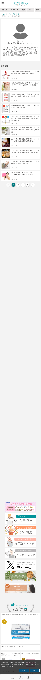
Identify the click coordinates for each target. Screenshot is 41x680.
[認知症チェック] (20, 553)
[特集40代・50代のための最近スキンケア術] (20, 576)
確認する (24, 670)
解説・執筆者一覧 (14, 14)
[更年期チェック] (20, 542)
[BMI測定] (20, 530)
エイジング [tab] (14, 10)
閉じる (35, 670)
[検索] (20, 518)
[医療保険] (20, 507)
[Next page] (33, 185)
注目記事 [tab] (5, 10)
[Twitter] (20, 565)
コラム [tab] (30, 10)
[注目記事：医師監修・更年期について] (20, 588)
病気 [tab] (37, 10)
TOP (3, 14)
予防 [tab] (23, 10)
